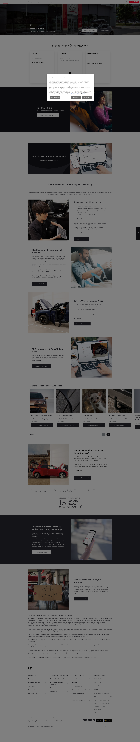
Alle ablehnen (76, 97)
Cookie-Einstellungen (55, 97)
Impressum (84, 93)
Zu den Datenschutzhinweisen (75, 93)
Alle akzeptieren (87, 97)
